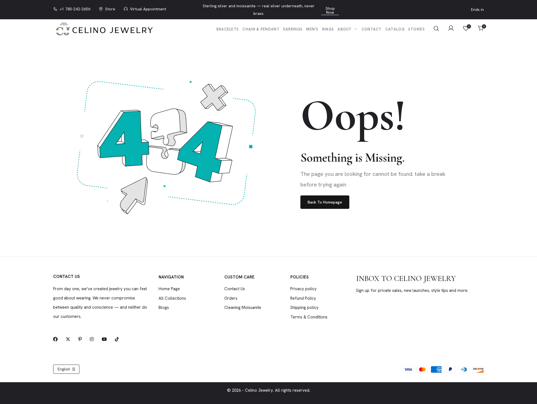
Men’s (312, 29)
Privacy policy (303, 289)
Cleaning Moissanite (242, 307)
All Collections (172, 298)
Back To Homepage (325, 202)
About (345, 29)
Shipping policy (304, 307)
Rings (328, 29)
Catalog (395, 29)
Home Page (169, 289)
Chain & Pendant (261, 29)
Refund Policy (303, 298)
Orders (230, 298)
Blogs (164, 307)
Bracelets (227, 29)
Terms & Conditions (309, 317)
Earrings (293, 29)
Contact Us (234, 289)
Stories (416, 29)
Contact (372, 29)
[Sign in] (451, 29)
